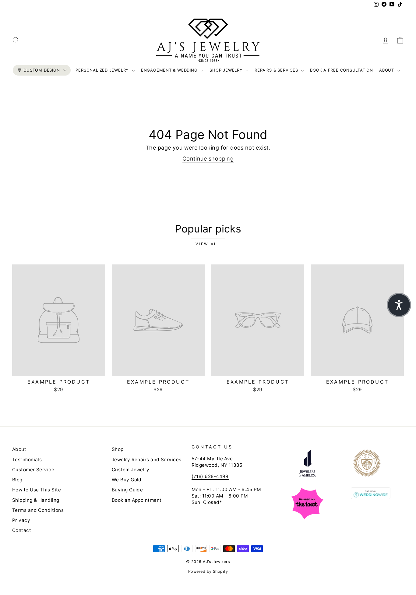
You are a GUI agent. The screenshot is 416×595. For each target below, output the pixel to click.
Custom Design (41, 70)
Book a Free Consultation (341, 70)
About (387, 70)
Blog (17, 480)
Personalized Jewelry (103, 70)
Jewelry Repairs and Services (147, 459)
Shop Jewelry (227, 70)
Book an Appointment (137, 500)
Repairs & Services (277, 70)
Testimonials (27, 459)
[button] (399, 305)
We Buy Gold (127, 480)
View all (208, 244)
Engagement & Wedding (170, 70)
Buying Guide (127, 490)
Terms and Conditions (38, 510)
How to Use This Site (36, 490)
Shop (118, 449)
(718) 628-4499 (210, 476)
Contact (21, 530)
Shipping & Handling (35, 500)
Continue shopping (208, 158)
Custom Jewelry (130, 470)
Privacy (21, 520)
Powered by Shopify (208, 571)
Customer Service (33, 470)
